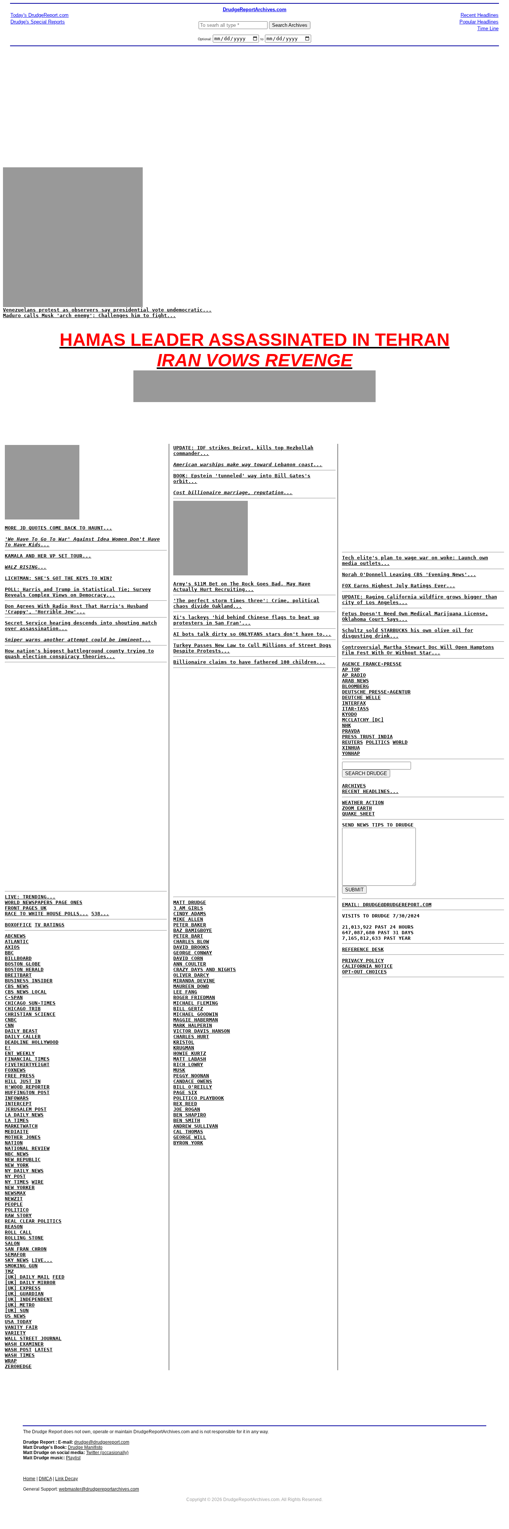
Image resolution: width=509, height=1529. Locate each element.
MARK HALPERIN (192, 1025)
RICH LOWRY (188, 1064)
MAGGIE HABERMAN (195, 1020)
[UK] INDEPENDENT (29, 1299)
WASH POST (18, 1349)
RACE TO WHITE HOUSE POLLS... (46, 913)
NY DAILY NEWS (24, 1170)
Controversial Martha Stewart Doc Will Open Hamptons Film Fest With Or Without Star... (418, 649)
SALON (12, 1243)
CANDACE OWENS (192, 1081)
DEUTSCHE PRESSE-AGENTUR (376, 692)
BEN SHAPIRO (189, 1115)
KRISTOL (183, 1042)
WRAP (11, 1361)
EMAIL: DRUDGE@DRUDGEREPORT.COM (386, 904)
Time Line (488, 28)
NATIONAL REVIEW (27, 1148)
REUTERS (352, 742)
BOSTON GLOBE (23, 964)
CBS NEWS (17, 986)
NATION (14, 1143)
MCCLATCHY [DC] (363, 720)
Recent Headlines (480, 15)
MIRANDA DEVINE (194, 980)
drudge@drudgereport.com (101, 1442)
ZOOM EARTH (357, 808)
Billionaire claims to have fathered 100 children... (249, 662)
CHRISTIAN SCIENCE (30, 1014)
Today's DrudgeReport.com (39, 15)
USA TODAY (18, 1321)
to (261, 39)
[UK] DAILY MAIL (27, 1277)
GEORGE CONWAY (192, 952)
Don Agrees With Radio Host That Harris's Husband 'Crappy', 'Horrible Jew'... (76, 609)
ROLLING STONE (24, 1238)
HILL (11, 1081)
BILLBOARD (18, 958)
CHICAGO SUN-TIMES (30, 1003)
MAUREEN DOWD (191, 986)
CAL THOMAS (188, 1131)
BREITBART (18, 975)
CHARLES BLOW (191, 941)
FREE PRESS (20, 1075)
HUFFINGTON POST (27, 1092)
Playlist (73, 1457)
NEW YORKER (20, 1187)
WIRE (38, 1182)
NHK (346, 725)
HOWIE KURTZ (189, 1053)
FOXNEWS (15, 1070)
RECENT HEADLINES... (370, 791)
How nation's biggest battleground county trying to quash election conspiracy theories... (79, 653)
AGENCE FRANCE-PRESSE (372, 664)
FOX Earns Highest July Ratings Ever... (398, 585)
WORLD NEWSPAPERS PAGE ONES (43, 902)
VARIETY (15, 1333)
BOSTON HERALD (24, 969)
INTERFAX (354, 703)
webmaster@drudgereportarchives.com (99, 1489)
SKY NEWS (17, 1260)
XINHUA (351, 748)
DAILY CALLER (23, 1036)
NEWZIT (14, 1198)
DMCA (45, 1478)
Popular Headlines (479, 22)
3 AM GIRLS (188, 908)
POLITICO (17, 1210)
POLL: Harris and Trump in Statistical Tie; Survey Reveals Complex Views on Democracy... (78, 592)
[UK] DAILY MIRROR (30, 1282)
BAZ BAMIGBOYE (192, 930)
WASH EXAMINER (24, 1344)
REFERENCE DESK (363, 949)
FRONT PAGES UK (26, 908)
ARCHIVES (354, 786)
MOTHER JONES (23, 1137)
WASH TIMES (20, 1355)
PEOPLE (14, 1204)
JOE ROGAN (186, 1109)
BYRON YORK (188, 1143)
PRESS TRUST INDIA (367, 736)
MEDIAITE (17, 1131)
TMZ (9, 1271)
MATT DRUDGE (189, 902)
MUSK (179, 1070)
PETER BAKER (189, 925)
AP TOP (351, 669)
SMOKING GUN (21, 1266)
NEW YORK (17, 1165)
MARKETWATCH (21, 1126)
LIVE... (42, 1260)
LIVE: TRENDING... (30, 897)
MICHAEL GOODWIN (195, 1014)
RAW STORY (18, 1215)
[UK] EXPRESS (23, 1288)
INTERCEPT (18, 1103)
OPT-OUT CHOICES (364, 971)
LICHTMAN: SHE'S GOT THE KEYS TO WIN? (58, 578)
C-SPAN (14, 997)
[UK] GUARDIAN (24, 1293)
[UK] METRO (20, 1305)
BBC (9, 952)
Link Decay (66, 1478)
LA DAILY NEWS (24, 1115)
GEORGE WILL (189, 1137)
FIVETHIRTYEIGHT (27, 1064)
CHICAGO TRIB (23, 1008)
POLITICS (378, 742)
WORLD (400, 742)
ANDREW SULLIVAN (195, 1126)
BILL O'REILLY (192, 1087)
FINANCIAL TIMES (27, 1059)
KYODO (349, 714)
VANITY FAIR (21, 1327)
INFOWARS (17, 1098)
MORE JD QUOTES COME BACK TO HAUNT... (58, 528)
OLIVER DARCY (191, 975)
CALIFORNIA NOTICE (367, 966)
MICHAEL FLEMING (195, 1003)
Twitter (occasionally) (107, 1452)
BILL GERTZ (188, 1008)
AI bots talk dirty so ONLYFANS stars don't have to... (252, 634)
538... (100, 913)
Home (29, 1478)
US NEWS (15, 1316)
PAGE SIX (185, 1092)
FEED (58, 1277)
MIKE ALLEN (188, 919)
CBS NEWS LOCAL (26, 992)
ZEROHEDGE (18, 1366)
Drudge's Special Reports (37, 22)
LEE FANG (185, 992)
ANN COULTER (189, 964)
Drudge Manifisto (85, 1447)
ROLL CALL (18, 1232)
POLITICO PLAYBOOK (198, 1098)
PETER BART (188, 936)
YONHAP (351, 753)
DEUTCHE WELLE (361, 697)
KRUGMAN (183, 1048)
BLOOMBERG (355, 686)
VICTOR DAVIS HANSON (201, 1031)
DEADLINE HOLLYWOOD (32, 1042)
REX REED (185, 1103)
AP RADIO (354, 675)
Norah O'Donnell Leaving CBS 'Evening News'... (409, 574)
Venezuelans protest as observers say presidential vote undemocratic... (107, 310)
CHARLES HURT (191, 1036)
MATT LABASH (189, 1059)
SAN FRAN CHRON (26, 1249)
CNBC (11, 1020)
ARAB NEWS (355, 680)
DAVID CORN (188, 958)
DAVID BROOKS (191, 947)
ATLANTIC (17, 941)
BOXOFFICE (18, 925)
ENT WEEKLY (20, 1053)
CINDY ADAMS (189, 913)
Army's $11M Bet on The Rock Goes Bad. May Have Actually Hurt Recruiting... (241, 586)
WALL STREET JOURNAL (33, 1338)
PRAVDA (351, 731)
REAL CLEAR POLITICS (33, 1221)
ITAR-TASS (355, 708)
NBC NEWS (17, 1154)
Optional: (205, 39)
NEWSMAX (15, 1193)
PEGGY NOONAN (191, 1075)
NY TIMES (17, 1182)
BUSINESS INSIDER (29, 980)
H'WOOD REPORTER (27, 1087)
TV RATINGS (49, 925)
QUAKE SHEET (358, 813)
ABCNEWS (15, 936)
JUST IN (30, 1081)
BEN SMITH (186, 1120)
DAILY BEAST (21, 1031)
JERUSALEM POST (26, 1109)
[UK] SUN (17, 1310)
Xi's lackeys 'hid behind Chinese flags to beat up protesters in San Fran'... (246, 620)
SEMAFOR (15, 1254)
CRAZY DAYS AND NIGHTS (204, 969)
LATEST (44, 1349)
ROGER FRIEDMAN (194, 997)
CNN (9, 1025)
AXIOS (12, 947)
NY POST (15, 1176)
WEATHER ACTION (363, 802)
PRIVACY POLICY (363, 960)
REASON (14, 1226)
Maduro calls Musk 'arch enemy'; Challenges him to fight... (89, 315)
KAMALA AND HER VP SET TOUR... (48, 556)
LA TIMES (17, 1120)
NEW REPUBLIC (23, 1159)
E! (8, 1048)
